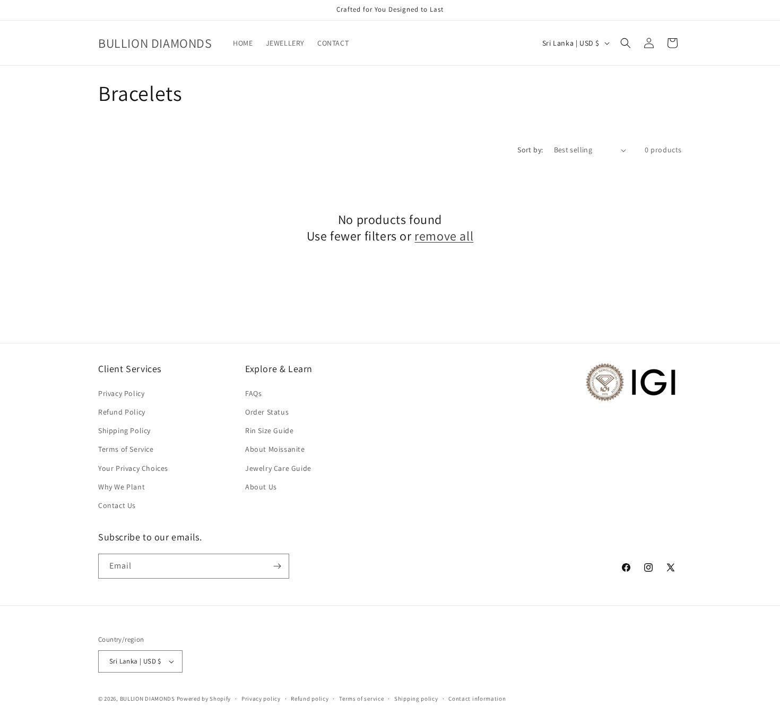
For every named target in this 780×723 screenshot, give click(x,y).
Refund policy (309, 698)
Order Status (267, 412)
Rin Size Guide (269, 430)
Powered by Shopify (204, 698)
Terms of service (361, 698)
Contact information (477, 698)
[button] (625, 43)
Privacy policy (261, 698)
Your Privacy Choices (133, 468)
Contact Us (117, 505)
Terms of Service (126, 449)
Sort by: (530, 149)
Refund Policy (121, 412)
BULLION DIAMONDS (147, 698)
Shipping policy (416, 698)
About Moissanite (275, 449)
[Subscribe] (277, 566)
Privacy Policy (121, 393)
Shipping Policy (124, 430)
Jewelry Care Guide (278, 468)
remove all (443, 236)
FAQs (253, 393)
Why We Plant (121, 487)
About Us (261, 487)
